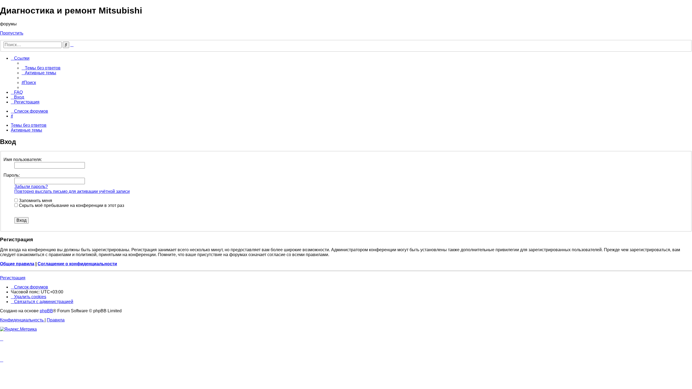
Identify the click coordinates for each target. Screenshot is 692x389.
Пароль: (12, 175)
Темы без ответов (28, 125)
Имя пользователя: (23, 159)
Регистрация (12, 278)
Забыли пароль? (31, 186)
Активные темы (26, 130)
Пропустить (11, 33)
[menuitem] (41, 68)
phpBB (46, 310)
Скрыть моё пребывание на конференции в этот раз (71, 205)
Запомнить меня (35, 200)
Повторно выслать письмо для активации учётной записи (72, 191)
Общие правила (17, 263)
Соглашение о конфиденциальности (77, 263)
